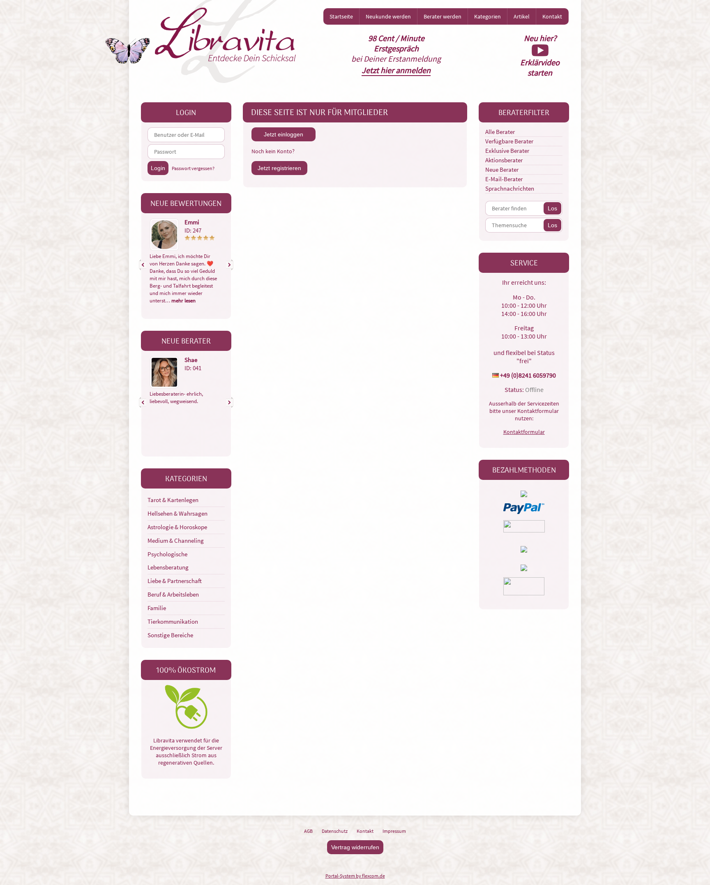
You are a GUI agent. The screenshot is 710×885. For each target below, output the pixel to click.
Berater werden (442, 16)
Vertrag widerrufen (355, 847)
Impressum (394, 831)
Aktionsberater (504, 160)
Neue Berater (502, 169)
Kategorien (487, 16)
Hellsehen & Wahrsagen (177, 513)
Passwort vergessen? (193, 168)
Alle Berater (500, 132)
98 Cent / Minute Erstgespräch (396, 43)
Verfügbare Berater (509, 141)
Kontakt (552, 16)
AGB (308, 831)
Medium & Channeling (176, 540)
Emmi (191, 222)
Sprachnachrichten (509, 188)
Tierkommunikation (173, 621)
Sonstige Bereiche (170, 635)
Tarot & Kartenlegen (173, 500)
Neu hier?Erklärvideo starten (540, 55)
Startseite (341, 16)
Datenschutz (335, 831)
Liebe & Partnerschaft (175, 581)
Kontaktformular (524, 432)
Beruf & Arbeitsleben (173, 594)
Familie (157, 608)
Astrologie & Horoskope (177, 527)
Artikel (522, 16)
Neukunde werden (388, 16)
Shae (190, 360)
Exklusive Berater (507, 150)
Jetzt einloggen (283, 134)
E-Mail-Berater (504, 179)
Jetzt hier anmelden (396, 70)
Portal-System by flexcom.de (355, 876)
